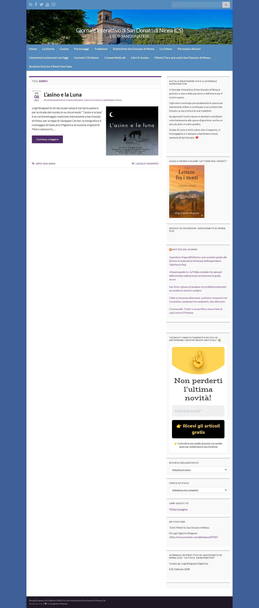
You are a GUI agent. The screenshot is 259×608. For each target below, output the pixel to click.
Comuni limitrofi (114, 57)
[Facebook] (36, 3)
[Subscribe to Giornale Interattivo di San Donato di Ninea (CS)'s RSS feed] (30, 3)
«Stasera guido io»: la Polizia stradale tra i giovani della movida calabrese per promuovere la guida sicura (195, 275)
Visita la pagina (178, 509)
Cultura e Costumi (92, 100)
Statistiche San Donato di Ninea (133, 48)
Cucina (64, 48)
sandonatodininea (54, 100)
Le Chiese (166, 48)
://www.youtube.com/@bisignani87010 (196, 537)
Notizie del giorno (185, 249)
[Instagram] (53, 3)
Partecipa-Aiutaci (189, 48)
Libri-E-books (140, 57)
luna (45, 163)
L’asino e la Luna (63, 94)
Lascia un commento (147, 163)
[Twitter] (41, 3)
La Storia (48, 48)
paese (52, 163)
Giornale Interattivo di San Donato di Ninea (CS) (129, 30)
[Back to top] (251, 600)
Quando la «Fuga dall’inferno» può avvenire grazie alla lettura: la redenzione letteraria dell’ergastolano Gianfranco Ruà (198, 261)
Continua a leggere (47, 139)
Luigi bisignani (108, 100)
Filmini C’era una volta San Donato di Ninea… (183, 57)
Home (33, 48)
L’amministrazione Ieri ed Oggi (48, 57)
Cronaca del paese (74, 100)
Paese (119, 100)
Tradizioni (100, 48)
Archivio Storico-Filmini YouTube (50, 66)
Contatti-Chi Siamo (86, 57)
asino (39, 163)
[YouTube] (47, 3)
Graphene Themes (59, 603)
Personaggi (81, 48)
